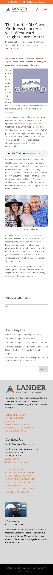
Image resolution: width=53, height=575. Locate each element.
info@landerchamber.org (16, 462)
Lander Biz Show (17, 45)
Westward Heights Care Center (29, 123)
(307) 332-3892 (12, 459)
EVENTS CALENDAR (14, 469)
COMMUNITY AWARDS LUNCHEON (21, 472)
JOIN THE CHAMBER (14, 418)
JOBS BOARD (11, 421)
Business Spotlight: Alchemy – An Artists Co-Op (26, 342)
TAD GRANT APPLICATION (17, 492)
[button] (26, 314)
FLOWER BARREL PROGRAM (18, 475)
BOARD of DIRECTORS (15, 431)
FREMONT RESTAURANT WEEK (19, 482)
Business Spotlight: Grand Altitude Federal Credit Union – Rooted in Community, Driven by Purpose (26, 350)
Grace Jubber (13, 42)
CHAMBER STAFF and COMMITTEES (21, 427)
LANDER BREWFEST (14, 485)
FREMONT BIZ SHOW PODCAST (19, 479)
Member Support (12, 48)
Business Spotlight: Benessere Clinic (21, 338)
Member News (32, 45)
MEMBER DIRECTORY (15, 415)
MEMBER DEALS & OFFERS (17, 424)
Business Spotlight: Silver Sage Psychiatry (23, 334)
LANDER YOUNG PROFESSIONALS (20, 488)
